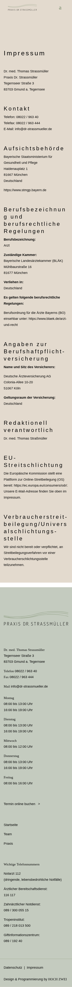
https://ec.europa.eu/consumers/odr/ (40, 485)
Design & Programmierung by (35, 979)
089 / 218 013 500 (17, 925)
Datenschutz (13, 967)
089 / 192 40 (13, 941)
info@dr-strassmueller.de (33, 129)
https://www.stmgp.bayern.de (25, 190)
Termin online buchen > (22, 804)
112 (18, 873)
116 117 (9, 895)
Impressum (35, 967)
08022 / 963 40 (26, 671)
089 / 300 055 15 (16, 910)
